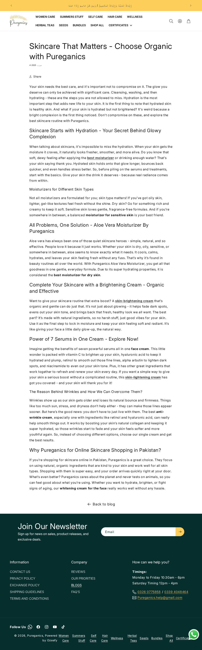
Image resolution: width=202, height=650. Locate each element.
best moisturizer (100, 158)
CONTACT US (20, 572)
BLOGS (76, 585)
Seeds (144, 638)
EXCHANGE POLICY (25, 585)
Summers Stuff (78, 638)
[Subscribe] (180, 531)
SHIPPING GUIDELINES (27, 592)
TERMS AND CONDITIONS (29, 598)
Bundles (156, 638)
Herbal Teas (132, 638)
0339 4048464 (176, 592)
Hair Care (104, 638)
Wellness (117, 638)
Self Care (93, 638)
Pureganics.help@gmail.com (159, 597)
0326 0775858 (149, 592)
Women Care (64, 638)
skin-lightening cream (143, 377)
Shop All (169, 638)
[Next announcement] (190, 5)
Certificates (184, 638)
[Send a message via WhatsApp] (194, 634)
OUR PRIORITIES (83, 578)
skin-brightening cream (134, 301)
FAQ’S (75, 592)
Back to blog (104, 504)
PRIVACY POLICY (22, 578)
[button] (120, 25)
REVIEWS (78, 572)
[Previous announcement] (11, 5)
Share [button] (37, 76)
